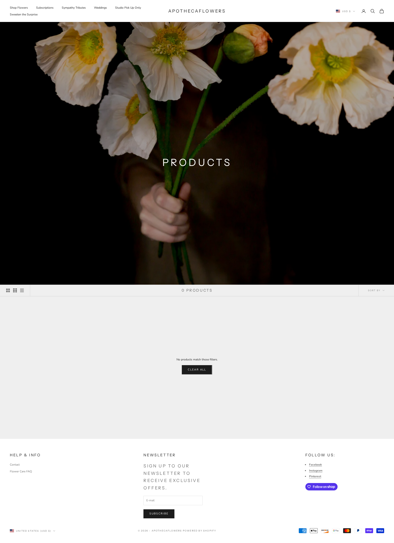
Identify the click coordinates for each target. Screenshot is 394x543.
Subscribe (158, 513)
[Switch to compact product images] (22, 290)
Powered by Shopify (199, 530)
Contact (15, 465)
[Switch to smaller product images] (15, 290)
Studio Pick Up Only (128, 8)
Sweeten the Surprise (24, 14)
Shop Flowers (19, 8)
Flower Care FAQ (21, 471)
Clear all (197, 370)
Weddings (100, 8)
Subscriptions (45, 8)
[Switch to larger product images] (8, 290)
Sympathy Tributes (74, 8)
